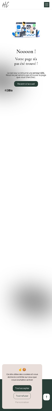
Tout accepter (22, 388)
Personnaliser (22, 402)
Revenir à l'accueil (26, 83)
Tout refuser (22, 395)
